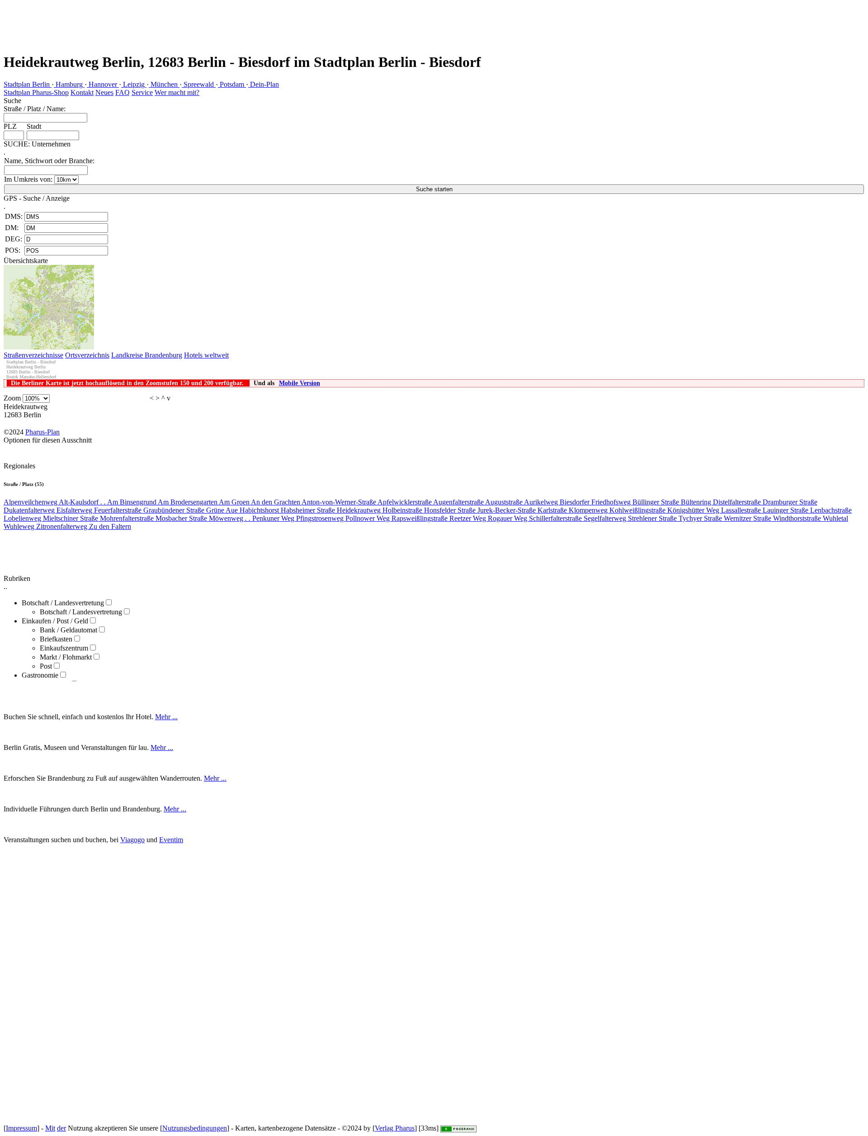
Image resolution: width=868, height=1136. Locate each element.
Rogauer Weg (508, 518)
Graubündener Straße (174, 510)
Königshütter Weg (694, 510)
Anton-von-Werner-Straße (339, 502)
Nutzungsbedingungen (194, 1128)
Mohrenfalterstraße (128, 518)
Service (142, 92)
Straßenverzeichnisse (33, 355)
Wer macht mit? (177, 92)
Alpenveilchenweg (31, 502)
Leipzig (133, 84)
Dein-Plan (263, 84)
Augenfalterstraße (459, 502)
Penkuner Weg (274, 518)
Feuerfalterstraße (118, 510)
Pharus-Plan (42, 432)
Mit (50, 1128)
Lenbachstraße (831, 510)
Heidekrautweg (359, 510)
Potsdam (232, 84)
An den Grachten (276, 502)
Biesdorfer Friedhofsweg (596, 502)
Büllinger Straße (656, 502)
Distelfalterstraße (738, 502)
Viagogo (132, 840)
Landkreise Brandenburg (146, 355)
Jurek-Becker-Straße (507, 510)
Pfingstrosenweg (320, 518)
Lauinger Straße (786, 510)
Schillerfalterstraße (556, 518)
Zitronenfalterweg (62, 526)
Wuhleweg (20, 526)
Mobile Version (299, 383)
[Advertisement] (164, 20)
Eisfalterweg (75, 510)
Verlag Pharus (395, 1128)
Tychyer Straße (701, 518)
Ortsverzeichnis (87, 355)
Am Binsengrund (132, 502)
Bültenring (697, 502)
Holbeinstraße (403, 510)
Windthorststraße (798, 518)
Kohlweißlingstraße (638, 510)
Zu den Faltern (110, 526)
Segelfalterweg (606, 518)
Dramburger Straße (790, 502)
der (61, 1128)
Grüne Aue (223, 510)
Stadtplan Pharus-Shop (36, 92)
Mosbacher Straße (182, 518)
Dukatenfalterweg (30, 510)
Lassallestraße (742, 510)
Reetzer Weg (468, 518)
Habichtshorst (260, 510)
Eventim (171, 840)
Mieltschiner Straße (71, 518)
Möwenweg (229, 518)
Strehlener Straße (653, 518)
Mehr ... (166, 717)
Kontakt (82, 92)
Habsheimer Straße (309, 510)
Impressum (21, 1128)
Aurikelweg (542, 502)
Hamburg (69, 84)
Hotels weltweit (206, 355)
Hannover (103, 84)
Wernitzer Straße (748, 518)
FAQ (122, 92)
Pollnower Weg (368, 518)
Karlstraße (553, 510)
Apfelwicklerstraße (405, 502)
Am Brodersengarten (188, 502)
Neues (104, 92)
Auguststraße (504, 502)
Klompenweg (589, 510)
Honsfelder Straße (450, 510)
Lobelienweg (23, 518)
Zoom (12, 398)
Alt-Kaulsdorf (82, 502)
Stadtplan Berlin (28, 84)
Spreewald (199, 84)
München (164, 84)
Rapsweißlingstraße (420, 518)
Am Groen (235, 502)
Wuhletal (835, 518)
